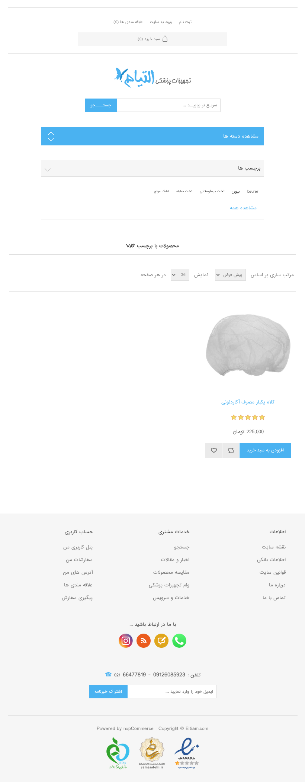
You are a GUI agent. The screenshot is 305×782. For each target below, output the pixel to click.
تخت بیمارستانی (212, 191)
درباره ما (277, 585)
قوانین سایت (273, 572)
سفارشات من (79, 559)
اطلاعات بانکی (271, 559)
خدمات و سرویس (171, 597)
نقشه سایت (274, 547)
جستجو (181, 547)
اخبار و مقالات (175, 559)
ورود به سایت (161, 22)
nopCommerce (138, 728)
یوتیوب (126, 641)
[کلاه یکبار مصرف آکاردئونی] (248, 345)
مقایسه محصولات (171, 572)
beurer (253, 191)
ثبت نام (185, 22)
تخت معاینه (184, 191)
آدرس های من (78, 572)
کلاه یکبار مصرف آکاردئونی (247, 402)
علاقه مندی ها (78, 585)
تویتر (161, 641)
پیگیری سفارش (77, 597)
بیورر (236, 191)
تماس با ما (274, 597)
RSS (144, 641)
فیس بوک (179, 641)
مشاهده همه (243, 208)
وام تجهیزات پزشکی (169, 585)
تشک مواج (161, 191)
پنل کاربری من (78, 547)
